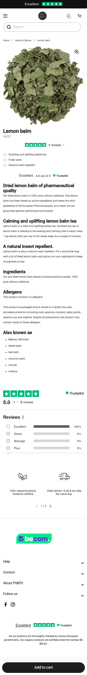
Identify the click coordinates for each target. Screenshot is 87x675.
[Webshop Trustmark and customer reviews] (42, 545)
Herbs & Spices (23, 40)
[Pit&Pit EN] (42, 16)
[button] (79, 16)
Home (6, 40)
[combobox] (42, 27)
